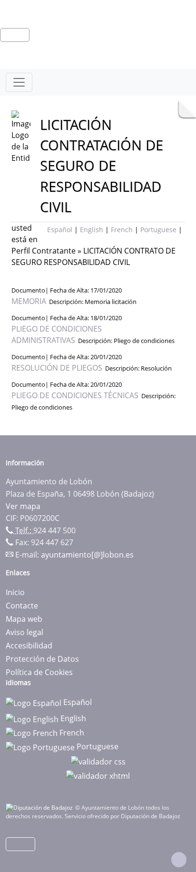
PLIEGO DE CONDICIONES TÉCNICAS (74, 395)
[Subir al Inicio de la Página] (178, 859)
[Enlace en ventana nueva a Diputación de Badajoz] (40, 807)
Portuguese (158, 229)
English (91, 229)
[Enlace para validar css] (98, 760)
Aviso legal (24, 632)
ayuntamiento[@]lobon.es (87, 554)
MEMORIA (28, 301)
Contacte (22, 605)
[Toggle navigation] (19, 82)
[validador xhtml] (98, 775)
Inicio (15, 592)
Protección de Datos (42, 659)
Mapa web (24, 619)
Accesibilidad (29, 645)
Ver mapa (23, 506)
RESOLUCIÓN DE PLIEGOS (56, 368)
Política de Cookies (39, 672)
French (122, 229)
